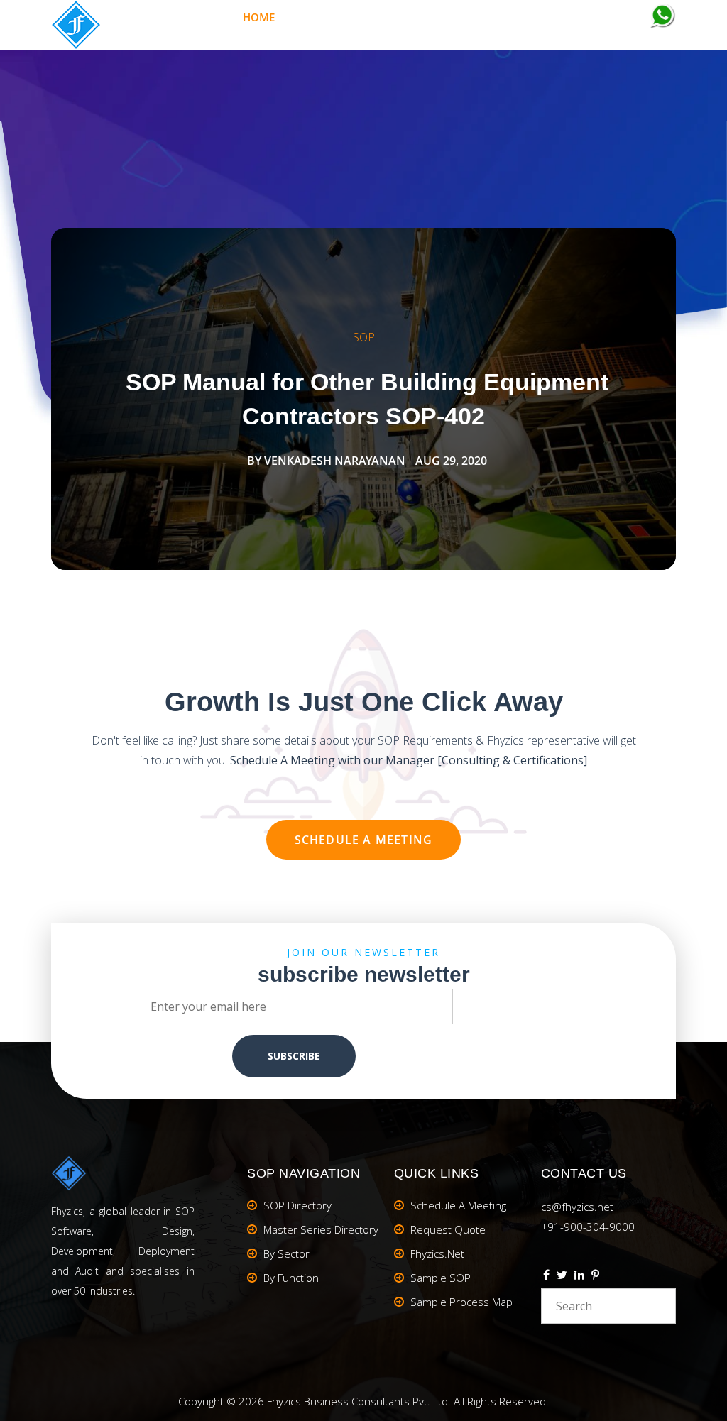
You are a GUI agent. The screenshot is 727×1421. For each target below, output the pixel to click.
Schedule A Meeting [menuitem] (458, 1205)
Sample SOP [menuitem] (440, 1278)
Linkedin (579, 1277)
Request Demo (590, 17)
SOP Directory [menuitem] (297, 1205)
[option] (363, 399)
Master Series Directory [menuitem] (320, 1229)
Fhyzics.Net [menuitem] (417, 17)
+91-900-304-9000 (588, 1226)
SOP (364, 337)
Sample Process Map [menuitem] (461, 1302)
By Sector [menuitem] (286, 1253)
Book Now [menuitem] (493, 17)
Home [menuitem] (259, 17)
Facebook (546, 1277)
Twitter (562, 1277)
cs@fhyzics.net (577, 1207)
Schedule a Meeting (364, 839)
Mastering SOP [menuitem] (330, 17)
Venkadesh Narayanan (334, 460)
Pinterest (595, 1277)
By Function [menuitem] (291, 1278)
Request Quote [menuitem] (448, 1229)
